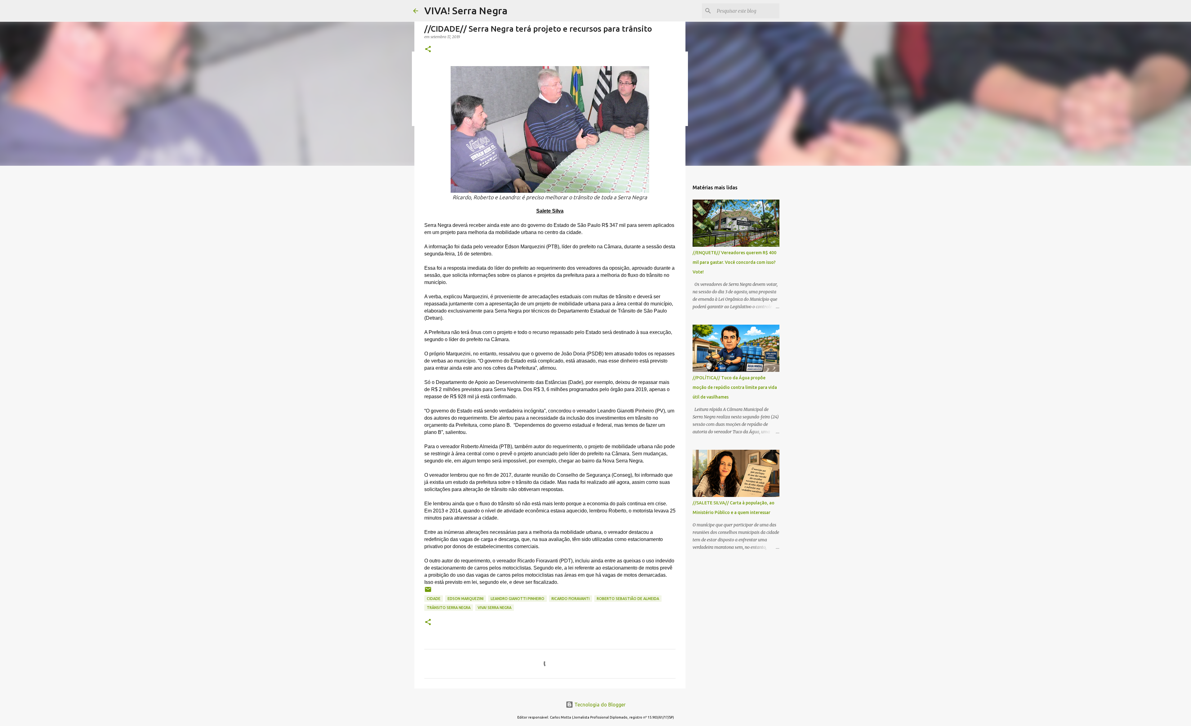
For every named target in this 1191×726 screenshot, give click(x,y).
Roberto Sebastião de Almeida (628, 599)
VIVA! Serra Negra (465, 10)
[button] (428, 49)
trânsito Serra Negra (449, 608)
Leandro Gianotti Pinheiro (517, 599)
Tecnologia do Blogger (599, 704)
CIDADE (433, 599)
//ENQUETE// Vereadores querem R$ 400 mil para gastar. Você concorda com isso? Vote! (734, 262)
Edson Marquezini (466, 599)
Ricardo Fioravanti (570, 599)
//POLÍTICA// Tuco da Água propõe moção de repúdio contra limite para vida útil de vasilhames (735, 387)
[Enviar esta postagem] (428, 592)
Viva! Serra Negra (494, 608)
